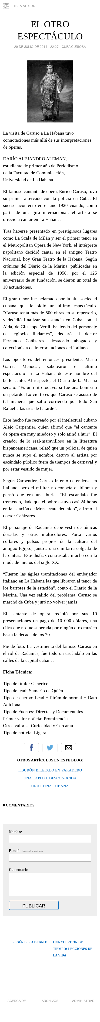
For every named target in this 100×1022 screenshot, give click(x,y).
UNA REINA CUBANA (50, 786)
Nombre (15, 832)
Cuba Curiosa (74, 47)
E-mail (26, 851)
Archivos (50, 1001)
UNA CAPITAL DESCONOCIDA (50, 778)
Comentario (18, 870)
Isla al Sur (25, 6)
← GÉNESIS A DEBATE (29, 942)
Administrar (83, 1001)
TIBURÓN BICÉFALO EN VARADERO (50, 770)
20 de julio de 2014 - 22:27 (36, 47)
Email (68, 747)
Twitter (50, 747)
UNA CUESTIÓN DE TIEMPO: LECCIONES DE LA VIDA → (72, 949)
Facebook (31, 747)
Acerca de (16, 1001)
